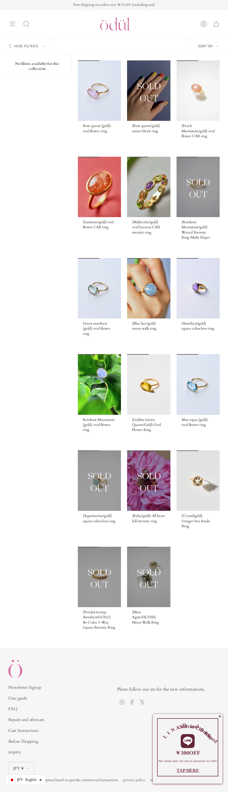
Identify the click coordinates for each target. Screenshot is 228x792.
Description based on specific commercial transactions (77, 780)
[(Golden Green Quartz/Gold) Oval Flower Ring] (148, 384)
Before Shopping (23, 741)
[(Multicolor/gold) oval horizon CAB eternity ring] (148, 187)
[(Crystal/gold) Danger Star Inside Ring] (198, 480)
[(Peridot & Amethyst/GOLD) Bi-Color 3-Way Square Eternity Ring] (99, 577)
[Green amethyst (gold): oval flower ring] (99, 288)
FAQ (13, 709)
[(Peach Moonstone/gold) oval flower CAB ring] (198, 90)
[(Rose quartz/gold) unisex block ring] (148, 90)
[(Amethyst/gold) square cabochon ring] (198, 288)
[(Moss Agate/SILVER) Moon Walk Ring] (148, 577)
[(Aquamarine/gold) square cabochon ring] (99, 480)
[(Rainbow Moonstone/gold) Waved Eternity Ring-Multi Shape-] (198, 187)
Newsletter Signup (24, 687)
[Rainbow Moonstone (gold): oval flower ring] (99, 384)
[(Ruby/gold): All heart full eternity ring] (148, 480)
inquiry (14, 752)
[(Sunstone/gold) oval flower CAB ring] (99, 187)
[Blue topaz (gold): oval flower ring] (198, 384)
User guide (17, 698)
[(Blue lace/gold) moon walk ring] (148, 288)
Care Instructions (23, 730)
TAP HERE (188, 770)
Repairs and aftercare (26, 719)
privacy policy (134, 780)
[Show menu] (12, 24)
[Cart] (216, 24)
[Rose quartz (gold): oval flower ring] (99, 90)
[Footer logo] (15, 669)
